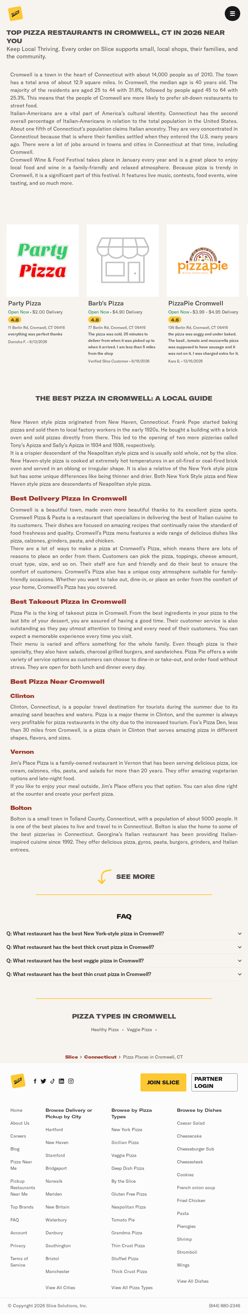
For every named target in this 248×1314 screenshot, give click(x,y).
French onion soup (196, 1187)
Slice (71, 1057)
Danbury (54, 1233)
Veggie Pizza (124, 1155)
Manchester (57, 1271)
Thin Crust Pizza (128, 1246)
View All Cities (60, 1287)
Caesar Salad (191, 1123)
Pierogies (186, 1226)
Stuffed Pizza (125, 1258)
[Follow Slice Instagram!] (71, 1082)
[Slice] (15, 14)
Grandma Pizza (126, 1233)
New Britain (57, 1207)
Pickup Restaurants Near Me (22, 1187)
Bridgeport (56, 1168)
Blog (14, 1149)
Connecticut (100, 1057)
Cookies (185, 1175)
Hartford (54, 1129)
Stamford (55, 1155)
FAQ (14, 1220)
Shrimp (184, 1239)
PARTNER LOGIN (208, 1082)
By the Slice (123, 1181)
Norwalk (54, 1181)
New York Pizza (126, 1129)
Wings (183, 1265)
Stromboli (187, 1252)
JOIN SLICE (163, 1082)
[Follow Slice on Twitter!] (43, 1082)
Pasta (183, 1213)
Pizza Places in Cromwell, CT (153, 1057)
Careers (18, 1136)
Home (16, 1110)
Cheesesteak (190, 1162)
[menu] (232, 13)
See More (135, 876)
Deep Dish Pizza (127, 1168)
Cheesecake (189, 1136)
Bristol (52, 1258)
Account (18, 1233)
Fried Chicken (191, 1200)
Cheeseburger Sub (195, 1149)
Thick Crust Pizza (129, 1271)
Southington (58, 1246)
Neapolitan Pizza (128, 1207)
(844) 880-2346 (224, 1306)
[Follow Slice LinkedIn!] (61, 1082)
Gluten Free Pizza (129, 1194)
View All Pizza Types (132, 1287)
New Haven (57, 1142)
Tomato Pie (123, 1220)
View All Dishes (193, 1281)
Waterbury (56, 1220)
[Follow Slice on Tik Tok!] (52, 1082)
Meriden (54, 1194)
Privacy (18, 1246)
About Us (19, 1123)
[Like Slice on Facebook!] (35, 1082)
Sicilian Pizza (125, 1142)
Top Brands (22, 1207)
